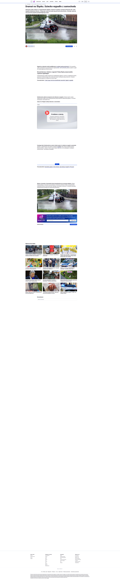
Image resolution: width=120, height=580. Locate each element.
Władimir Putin (77, 557)
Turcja (46, 557)
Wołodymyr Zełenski (77, 561)
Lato (60, 561)
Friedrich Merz (77, 562)
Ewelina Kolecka (30, 45)
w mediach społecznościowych (62, 66)
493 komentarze (69, 46)
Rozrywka (51, 1)
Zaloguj (86, 1)
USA (45, 562)
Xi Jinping (76, 560)
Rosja (46, 558)
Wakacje (61, 562)
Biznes (60, 1)
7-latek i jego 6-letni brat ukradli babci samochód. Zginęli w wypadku (59, 80)
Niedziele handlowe (62, 556)
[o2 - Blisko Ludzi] (34, 1)
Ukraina (46, 556)
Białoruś (46, 564)
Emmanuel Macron (77, 558)
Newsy (61, 555)
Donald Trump (77, 556)
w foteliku (59, 146)
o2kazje (43, 1)
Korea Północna (47, 555)
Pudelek (31, 558)
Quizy (47, 1)
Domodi (31, 555)
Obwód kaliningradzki (63, 557)
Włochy (46, 559)
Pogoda (56, 1)
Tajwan (46, 561)
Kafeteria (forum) (32, 556)
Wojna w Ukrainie (62, 560)
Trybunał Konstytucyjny (63, 559)
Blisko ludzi (38, 1)
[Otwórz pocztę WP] (79, 1)
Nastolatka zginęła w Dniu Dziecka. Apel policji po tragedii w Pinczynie (59, 166)
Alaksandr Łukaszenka (78, 559)
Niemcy (46, 563)
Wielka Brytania (47, 565)
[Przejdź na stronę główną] (31, 2)
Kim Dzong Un (77, 555)
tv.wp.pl (31, 557)
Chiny (61, 558)
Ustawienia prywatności (75, 571)
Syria (46, 560)
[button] (82, 1)
